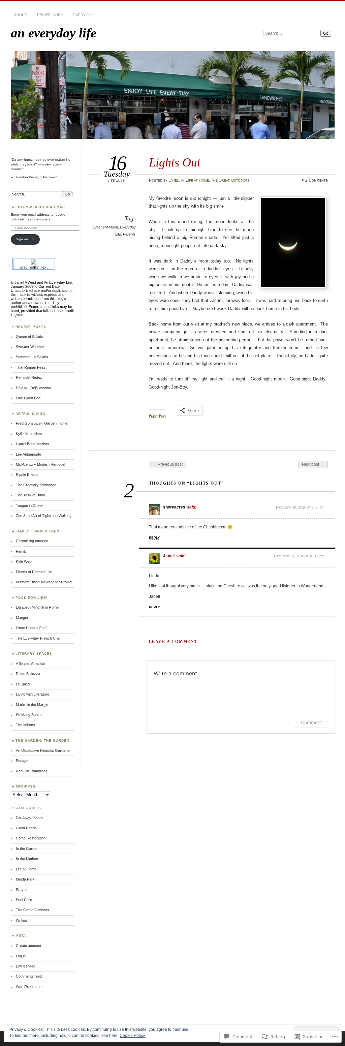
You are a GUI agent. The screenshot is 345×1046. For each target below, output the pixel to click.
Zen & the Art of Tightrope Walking (43, 516)
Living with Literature (32, 694)
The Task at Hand (30, 495)
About (20, 15)
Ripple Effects (27, 474)
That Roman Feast (31, 367)
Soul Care (24, 900)
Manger (22, 618)
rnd (31, 267)
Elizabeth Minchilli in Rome (37, 607)
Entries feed (25, 966)
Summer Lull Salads (32, 357)
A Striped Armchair (31, 664)
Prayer (21, 890)
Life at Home (197, 180)
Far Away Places (29, 818)
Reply (154, 538)
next (44, 267)
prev (24, 267)
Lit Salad (23, 684)
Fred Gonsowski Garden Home (41, 423)
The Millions (25, 725)
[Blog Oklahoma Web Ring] (33, 263)
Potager (22, 761)
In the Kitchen (27, 859)
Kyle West (24, 561)
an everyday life (53, 33)
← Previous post (168, 464)
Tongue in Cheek (29, 505)
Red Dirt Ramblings (32, 771)
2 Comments (316, 180)
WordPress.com (29, 987)
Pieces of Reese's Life (34, 572)
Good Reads (26, 828)
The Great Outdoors (230, 180)
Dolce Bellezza (28, 674)
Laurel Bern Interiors (32, 444)
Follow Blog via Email (40, 207)
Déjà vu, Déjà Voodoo (33, 388)
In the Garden (27, 849)
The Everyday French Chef (38, 638)
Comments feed (29, 976)
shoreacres (174, 507)
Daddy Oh (82, 15)
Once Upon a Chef (31, 628)
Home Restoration (30, 838)
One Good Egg (28, 398)
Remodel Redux (29, 377)
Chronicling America (32, 541)
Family (21, 551)
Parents (129, 234)
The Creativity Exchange (36, 485)
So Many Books (29, 715)
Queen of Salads (29, 337)
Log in (21, 956)
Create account (28, 946)
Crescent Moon (105, 227)
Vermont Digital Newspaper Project (44, 582)
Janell (174, 180)
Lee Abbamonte (28, 454)
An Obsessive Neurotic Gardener (43, 750)
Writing (21, 920)
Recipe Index (50, 15)
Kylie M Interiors (29, 434)
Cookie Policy (132, 1035)
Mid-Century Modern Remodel (40, 464)
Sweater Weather (30, 347)
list (37, 267)
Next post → (313, 464)
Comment (311, 722)
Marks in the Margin (32, 705)
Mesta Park (25, 879)
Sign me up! (25, 239)
